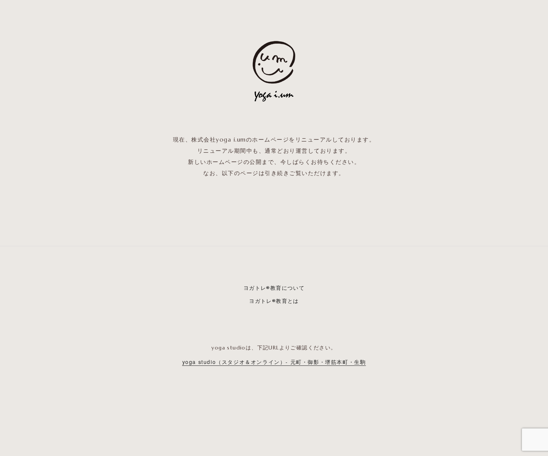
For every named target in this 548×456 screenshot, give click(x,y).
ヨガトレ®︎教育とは (274, 301)
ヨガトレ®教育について (274, 288)
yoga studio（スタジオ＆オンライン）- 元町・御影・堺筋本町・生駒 (274, 361)
